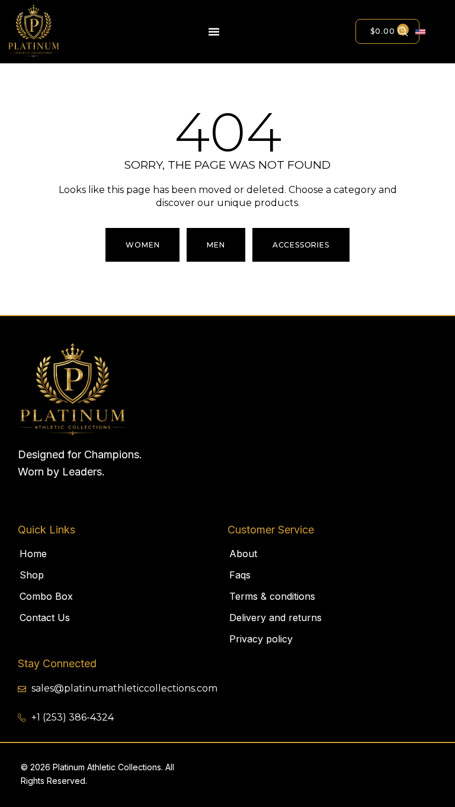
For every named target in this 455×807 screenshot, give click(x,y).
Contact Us (45, 617)
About (243, 554)
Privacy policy (261, 639)
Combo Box (46, 596)
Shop (32, 575)
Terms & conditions (272, 596)
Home (33, 554)
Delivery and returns (275, 617)
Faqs (240, 575)
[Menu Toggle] (214, 31)
